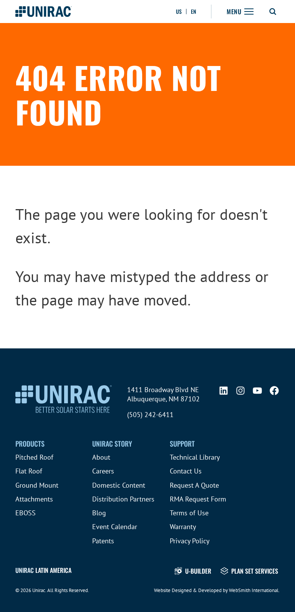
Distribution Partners (123, 499)
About (101, 457)
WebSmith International (253, 590)
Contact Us (186, 471)
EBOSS (25, 512)
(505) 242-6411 (150, 414)
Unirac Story (112, 444)
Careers (103, 471)
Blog (99, 512)
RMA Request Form (198, 499)
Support (182, 444)
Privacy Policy (189, 540)
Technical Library (195, 457)
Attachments (34, 499)
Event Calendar (114, 526)
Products (30, 444)
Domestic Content (118, 485)
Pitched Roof (34, 457)
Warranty (183, 526)
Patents (103, 540)
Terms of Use (189, 512)
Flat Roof (28, 471)
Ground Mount (36, 485)
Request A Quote (194, 485)
